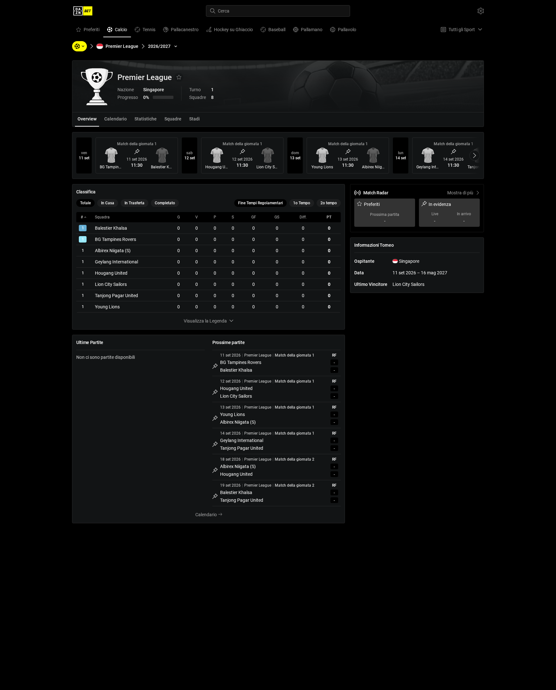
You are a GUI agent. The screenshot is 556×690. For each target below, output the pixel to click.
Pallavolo (343, 31)
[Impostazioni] (480, 11)
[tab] (87, 119)
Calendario (212, 515)
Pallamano (307, 31)
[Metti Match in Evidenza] (136, 151)
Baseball (272, 31)
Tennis (144, 31)
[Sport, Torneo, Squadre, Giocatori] (79, 46)
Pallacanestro (181, 31)
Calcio (117, 31)
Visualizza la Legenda (205, 320)
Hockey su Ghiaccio (229, 31)
